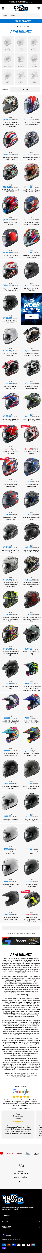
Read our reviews (24, 1108)
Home (13, 27)
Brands (19, 27)
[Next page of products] (21, 928)
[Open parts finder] (21, 21)
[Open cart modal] (38, 8)
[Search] (37, 15)
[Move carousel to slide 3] (22, 1181)
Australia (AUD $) (10, 1235)
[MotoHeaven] (21, 8)
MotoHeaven (16, 1239)
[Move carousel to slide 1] (19, 1181)
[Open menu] (3, 8)
